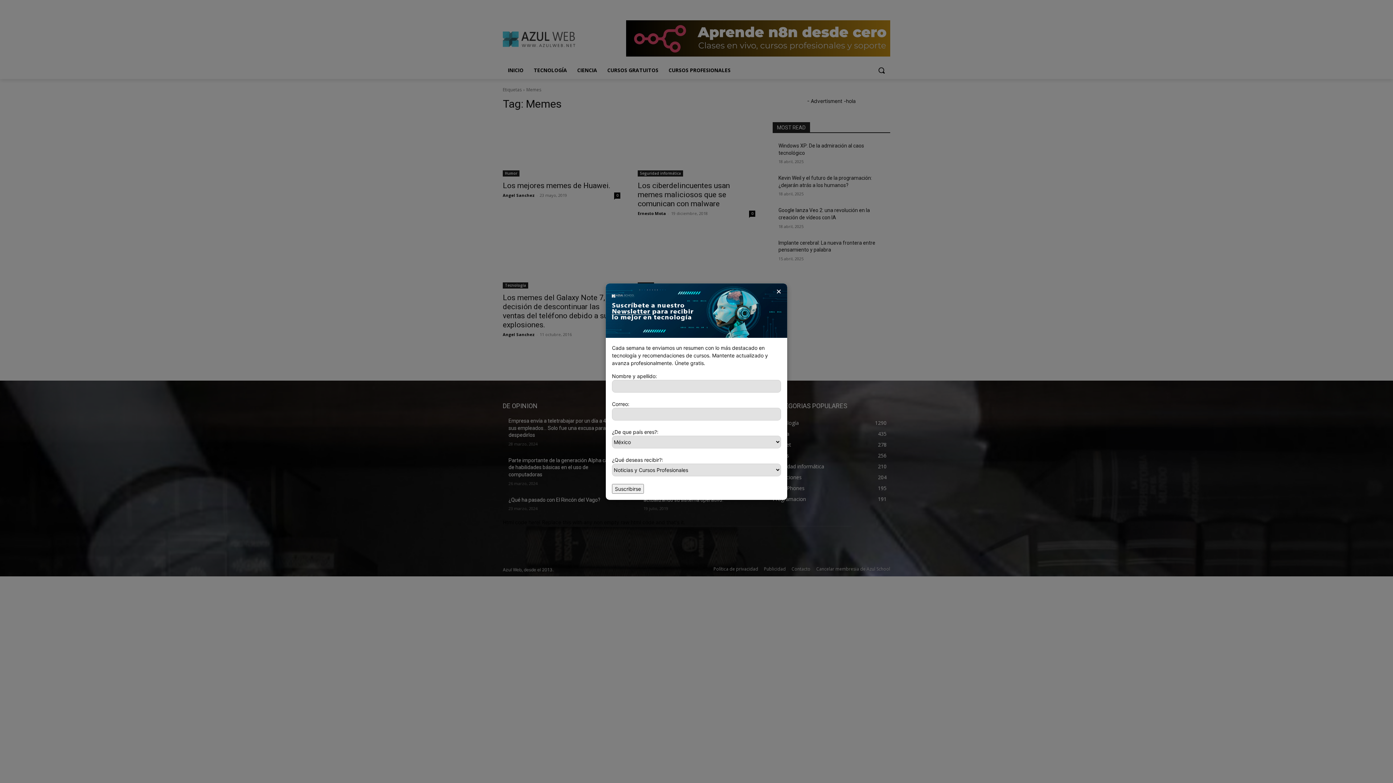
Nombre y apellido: (634, 376)
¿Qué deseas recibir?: (637, 460)
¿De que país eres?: (635, 432)
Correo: (620, 404)
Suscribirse (628, 489)
